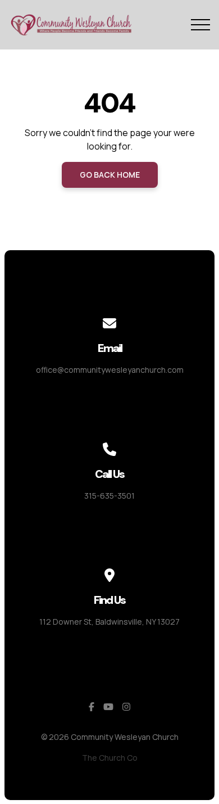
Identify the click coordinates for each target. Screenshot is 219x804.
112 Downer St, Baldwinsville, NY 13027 (109, 621)
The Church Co (110, 757)
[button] (200, 24)
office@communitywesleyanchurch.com (110, 369)
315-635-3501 (109, 495)
